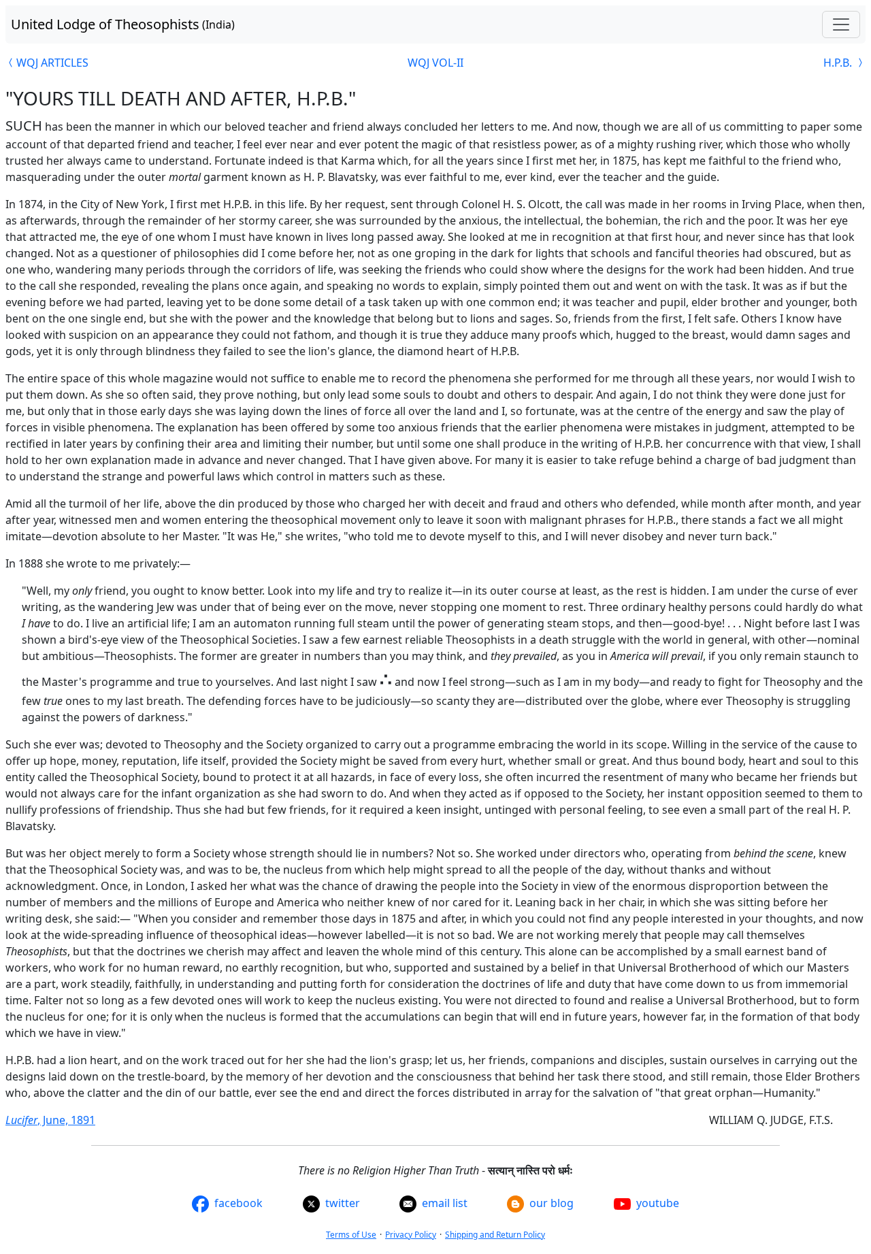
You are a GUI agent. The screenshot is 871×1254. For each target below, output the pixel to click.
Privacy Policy (410, 1234)
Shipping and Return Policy (495, 1234)
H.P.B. (839, 62)
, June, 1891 (50, 1119)
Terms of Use (351, 1234)
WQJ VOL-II (435, 62)
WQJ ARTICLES (52, 62)
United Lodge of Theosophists (123, 24)
